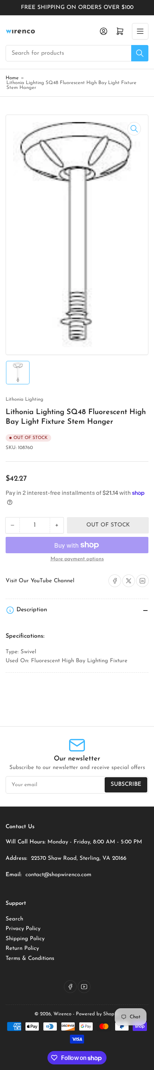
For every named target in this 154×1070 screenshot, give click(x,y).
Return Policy (22, 948)
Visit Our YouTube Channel (40, 581)
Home (12, 78)
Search (14, 919)
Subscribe (126, 784)
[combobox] (77, 53)
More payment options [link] (77, 559)
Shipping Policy (25, 939)
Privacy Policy (23, 929)
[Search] (140, 53)
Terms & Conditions (30, 958)
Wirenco (62, 1014)
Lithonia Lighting (24, 399)
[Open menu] (140, 31)
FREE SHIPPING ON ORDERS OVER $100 (77, 7)
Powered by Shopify (98, 1014)
